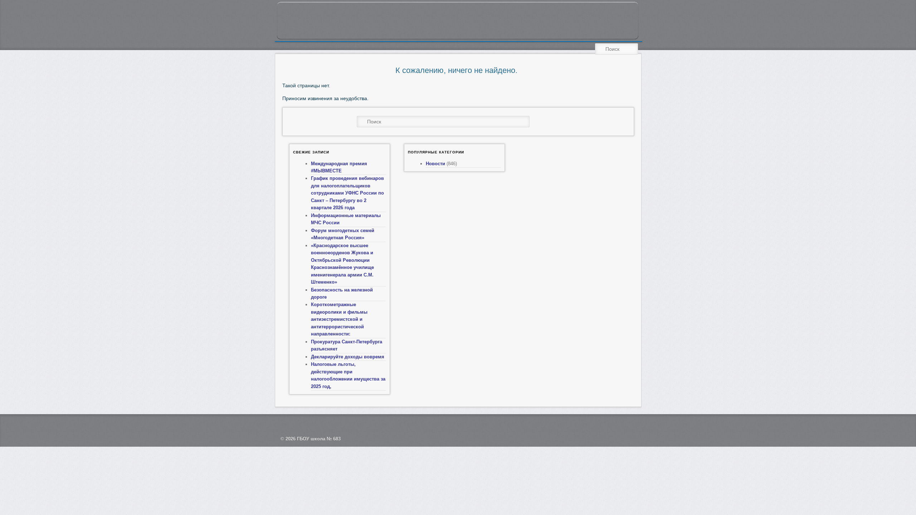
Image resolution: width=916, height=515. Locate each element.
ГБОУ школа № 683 (319, 438)
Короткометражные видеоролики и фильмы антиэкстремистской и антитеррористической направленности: (339, 319)
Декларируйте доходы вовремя (347, 356)
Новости (435, 163)
